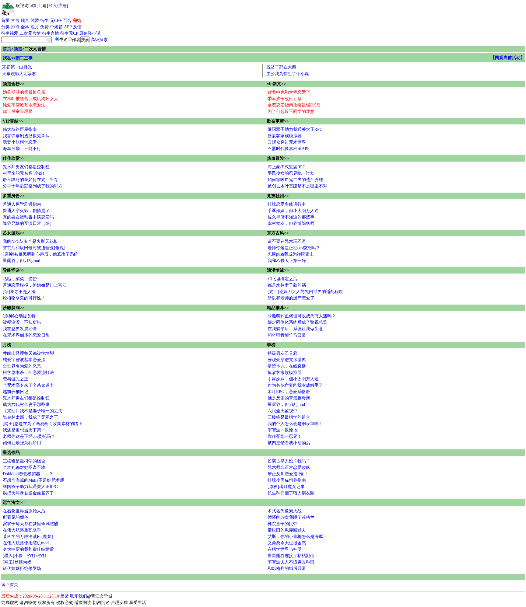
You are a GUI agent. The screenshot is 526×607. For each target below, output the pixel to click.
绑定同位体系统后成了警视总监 (297, 322)
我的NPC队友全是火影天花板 (30, 241)
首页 (5, 20)
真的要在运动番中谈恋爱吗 (28, 217)
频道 (18, 49)
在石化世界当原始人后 (24, 511)
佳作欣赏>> (14, 158)
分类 (5, 27)
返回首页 (9, 584)
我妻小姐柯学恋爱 (20, 142)
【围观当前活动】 (508, 57)
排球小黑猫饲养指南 (287, 480)
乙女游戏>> (14, 233)
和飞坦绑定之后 (282, 279)
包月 (34, 27)
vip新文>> (276, 84)
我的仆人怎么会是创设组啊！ (295, 423)
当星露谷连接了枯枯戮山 (291, 555)
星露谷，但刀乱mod (21, 260)
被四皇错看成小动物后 (289, 443)
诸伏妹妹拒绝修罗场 (22, 568)
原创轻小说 (89, 33)
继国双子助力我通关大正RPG (295, 129)
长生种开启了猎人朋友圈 (291, 493)
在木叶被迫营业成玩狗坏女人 (30, 98)
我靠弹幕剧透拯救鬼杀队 (26, 136)
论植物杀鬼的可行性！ (24, 298)
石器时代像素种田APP (289, 148)
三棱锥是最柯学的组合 (289, 417)
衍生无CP (69, 33)
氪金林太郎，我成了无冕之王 (30, 417)
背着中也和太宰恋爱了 (289, 92)
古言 (15, 20)
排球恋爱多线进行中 (287, 204)
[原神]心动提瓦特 (19, 316)
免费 (44, 27)
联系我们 (78, 596)
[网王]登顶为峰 (17, 562)
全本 (25, 27)
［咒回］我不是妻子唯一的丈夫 (32, 411)
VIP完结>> (13, 121)
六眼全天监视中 (282, 411)
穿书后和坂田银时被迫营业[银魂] (34, 248)
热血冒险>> (278, 158)
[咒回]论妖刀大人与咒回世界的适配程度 (305, 291)
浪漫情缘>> (278, 270)
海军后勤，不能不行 (22, 148)
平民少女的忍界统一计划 (291, 173)
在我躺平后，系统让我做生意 (295, 328)
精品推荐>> (278, 307)
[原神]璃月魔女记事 (286, 486)
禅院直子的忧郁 (282, 524)
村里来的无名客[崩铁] (23, 173)
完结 (77, 20)
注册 (62, 5)
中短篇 (56, 27)
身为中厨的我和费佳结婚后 (28, 549)
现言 (25, 20)
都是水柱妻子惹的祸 (287, 285)
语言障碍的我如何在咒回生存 (30, 179)
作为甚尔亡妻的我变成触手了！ (297, 385)
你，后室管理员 (18, 111)
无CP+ (56, 20)
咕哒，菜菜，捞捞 (20, 279)
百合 (67, 20)
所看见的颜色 (15, 517)
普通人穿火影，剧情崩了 (26, 210)
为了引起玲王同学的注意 (291, 111)
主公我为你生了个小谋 (287, 74)
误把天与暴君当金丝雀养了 (28, 493)
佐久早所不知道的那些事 (291, 217)
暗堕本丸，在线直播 (287, 366)
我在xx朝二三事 (18, 58)
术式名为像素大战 (285, 511)
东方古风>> (278, 233)
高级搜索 (99, 39)
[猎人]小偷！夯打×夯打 (25, 555)
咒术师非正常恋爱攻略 (289, 467)
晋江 (37, 5)
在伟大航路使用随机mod (26, 543)
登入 (52, 5)
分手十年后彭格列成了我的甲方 (32, 186)
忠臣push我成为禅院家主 (291, 254)
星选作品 (11, 452)
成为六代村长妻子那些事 (26, 404)
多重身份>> (14, 196)
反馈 (77, 27)
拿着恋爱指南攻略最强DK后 (294, 105)
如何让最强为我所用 (22, 443)
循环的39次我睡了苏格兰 (291, 517)
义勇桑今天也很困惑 (287, 543)
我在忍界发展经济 (20, 328)
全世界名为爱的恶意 (22, 366)
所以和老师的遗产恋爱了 (291, 298)
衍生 (44, 20)
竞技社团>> (278, 196)
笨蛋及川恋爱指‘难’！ (288, 474)
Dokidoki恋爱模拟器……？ (28, 474)
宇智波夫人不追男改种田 (291, 562)
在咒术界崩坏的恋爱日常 (26, 335)
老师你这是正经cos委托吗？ (294, 248)
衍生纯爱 (9, 33)
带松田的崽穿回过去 (287, 530)
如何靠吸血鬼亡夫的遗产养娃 (295, 179)
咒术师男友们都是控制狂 (26, 167)
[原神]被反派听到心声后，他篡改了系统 (40, 254)
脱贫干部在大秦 (281, 67)
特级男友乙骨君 (282, 353)
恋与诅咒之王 (15, 379)
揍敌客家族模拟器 (285, 136)
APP (68, 27)
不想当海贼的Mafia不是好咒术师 (33, 480)
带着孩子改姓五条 (285, 98)
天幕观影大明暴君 (19, 74)
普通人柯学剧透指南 (22, 204)
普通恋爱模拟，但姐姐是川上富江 (35, 285)
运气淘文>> (14, 502)
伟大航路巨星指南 (20, 129)
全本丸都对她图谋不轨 (24, 467)
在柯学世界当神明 (285, 549)
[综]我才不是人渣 (19, 291)
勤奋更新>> (278, 121)
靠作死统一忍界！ (285, 436)
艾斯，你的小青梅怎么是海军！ (297, 536)
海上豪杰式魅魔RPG (287, 167)
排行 (15, 27)
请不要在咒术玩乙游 (287, 241)
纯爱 (34, 20)
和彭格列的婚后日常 (287, 568)
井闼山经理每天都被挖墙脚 (28, 353)
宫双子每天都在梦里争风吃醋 (30, 524)
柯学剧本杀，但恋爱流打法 (28, 372)
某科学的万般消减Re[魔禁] (28, 536)
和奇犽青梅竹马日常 (287, 335)
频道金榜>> (14, 84)
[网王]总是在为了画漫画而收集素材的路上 (42, 423)
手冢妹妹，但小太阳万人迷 (293, 210)
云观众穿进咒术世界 (287, 142)
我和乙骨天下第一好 (287, 260)
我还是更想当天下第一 (24, 430)
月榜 (7, 345)
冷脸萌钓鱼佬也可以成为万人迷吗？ (302, 316)
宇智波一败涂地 (282, 430)
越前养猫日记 (15, 391)
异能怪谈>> (14, 270)
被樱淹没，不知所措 (22, 322)
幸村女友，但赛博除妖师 (291, 223)
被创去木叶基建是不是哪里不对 (297, 186)
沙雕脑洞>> (14, 307)
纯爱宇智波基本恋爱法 (24, 105)
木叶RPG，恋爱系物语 (289, 391)
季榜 (271, 345)
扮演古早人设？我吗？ (289, 461)
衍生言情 (50, 33)
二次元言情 (30, 33)
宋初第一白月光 (17, 67)
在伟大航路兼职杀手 (22, 530)
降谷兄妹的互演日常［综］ (28, 223)
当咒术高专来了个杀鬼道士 (28, 385)
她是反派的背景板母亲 (24, 92)
